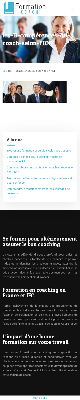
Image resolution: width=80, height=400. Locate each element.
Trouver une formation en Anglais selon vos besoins (39, 150)
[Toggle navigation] (72, 8)
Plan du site (40, 397)
